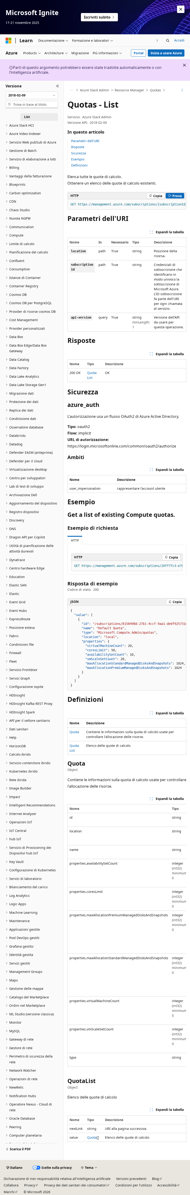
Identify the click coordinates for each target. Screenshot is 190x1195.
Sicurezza (78, 153)
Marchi (9, 1192)
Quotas (155, 90)
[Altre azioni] (182, 90)
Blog (155, 1178)
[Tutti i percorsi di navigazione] (71, 90)
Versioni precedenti (131, 1178)
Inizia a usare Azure (166, 53)
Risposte (77, 147)
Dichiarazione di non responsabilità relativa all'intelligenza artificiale (57, 1178)
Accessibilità (167, 1185)
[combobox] (32, 95)
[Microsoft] (9, 41)
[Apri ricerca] (167, 40)
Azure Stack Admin (94, 90)
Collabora (11, 1185)
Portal (138, 53)
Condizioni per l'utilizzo (133, 1185)
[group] (126, 204)
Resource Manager (129, 90)
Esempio (77, 159)
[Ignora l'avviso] (180, 9)
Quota (74, 732)
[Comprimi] (58, 86)
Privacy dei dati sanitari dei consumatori (75, 1185)
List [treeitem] (27, 117)
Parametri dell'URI (85, 141)
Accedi (179, 40)
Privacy (29, 1185)
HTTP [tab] (75, 540)
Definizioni (79, 165)
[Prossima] (157, 40)
